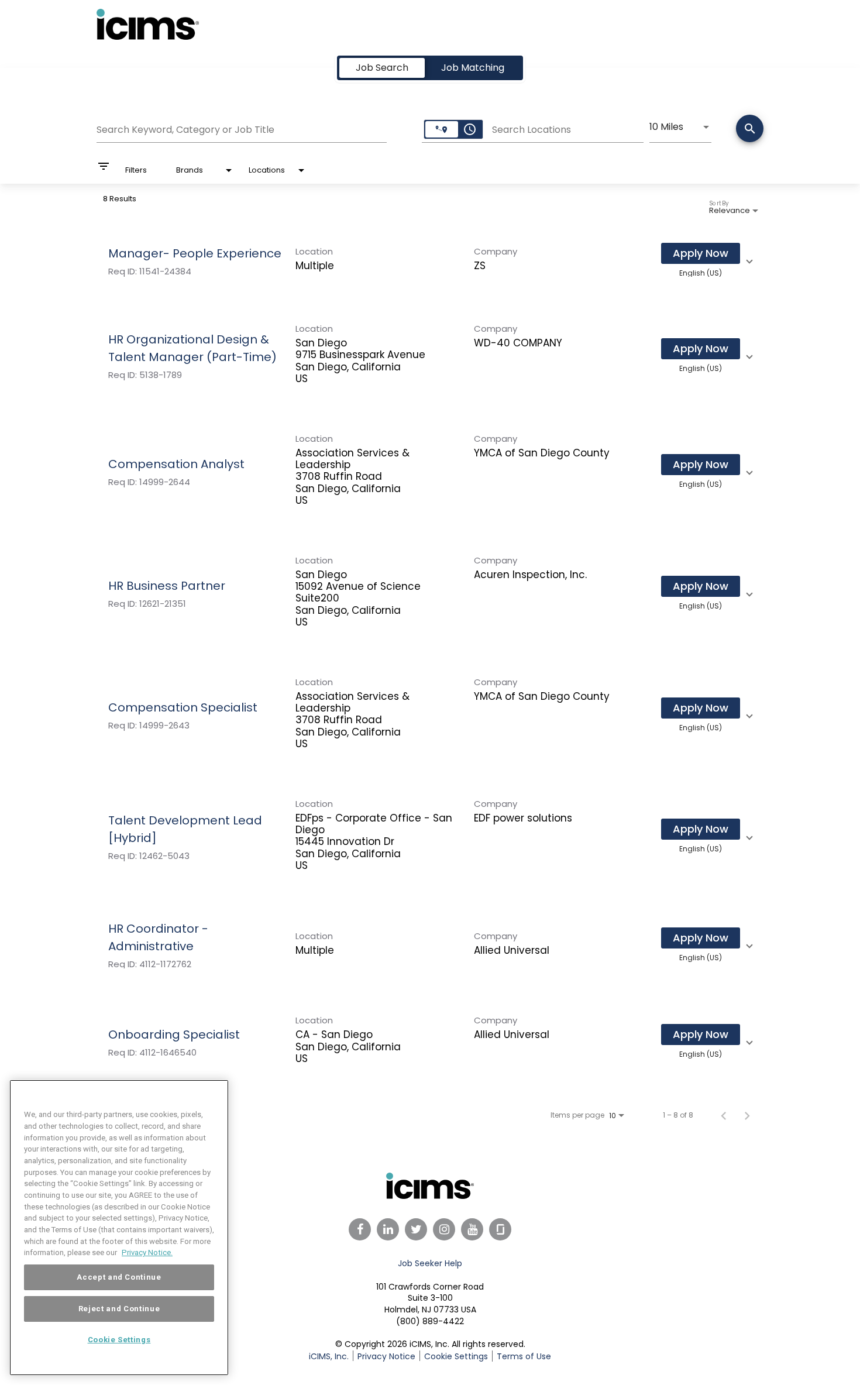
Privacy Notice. (147, 1252)
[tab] (382, 68)
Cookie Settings (119, 1339)
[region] (119, 1228)
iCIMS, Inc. (329, 1356)
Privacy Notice (386, 1356)
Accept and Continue (119, 1277)
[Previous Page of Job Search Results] (723, 1115)
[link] (430, 259)
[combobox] (242, 128)
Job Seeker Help (430, 1263)
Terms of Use (524, 1356)
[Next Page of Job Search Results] (747, 1115)
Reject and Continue (119, 1308)
